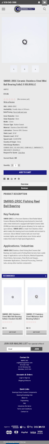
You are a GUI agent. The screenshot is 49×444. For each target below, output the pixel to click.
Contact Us (24, 411)
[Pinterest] (19, 179)
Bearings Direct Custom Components (24, 392)
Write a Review (9, 102)
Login (21, 378)
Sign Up (27, 378)
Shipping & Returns (24, 380)
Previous (3, 40)
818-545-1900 (10, 2)
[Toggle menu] (3, 9)
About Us (24, 398)
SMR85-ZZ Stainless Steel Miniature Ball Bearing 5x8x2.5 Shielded (34, 316)
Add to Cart (12, 332)
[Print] (12, 179)
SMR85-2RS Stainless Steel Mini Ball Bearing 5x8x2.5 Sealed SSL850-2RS (12, 316)
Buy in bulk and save (20, 112)
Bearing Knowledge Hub (24, 395)
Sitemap (22, 442)
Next (45, 40)
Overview (24, 184)
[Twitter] (15, 179)
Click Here (21, 153)
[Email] (8, 179)
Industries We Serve (24, 406)
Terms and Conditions (24, 409)
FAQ (24, 403)
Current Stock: (10, 158)
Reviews (24, 188)
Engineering (24, 400)
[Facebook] (4, 179)
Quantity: (7, 165)
